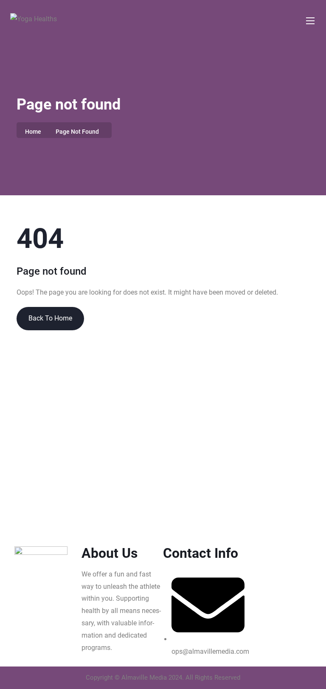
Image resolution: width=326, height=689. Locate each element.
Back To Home (50, 318)
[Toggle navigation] (309, 20)
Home (33, 131)
